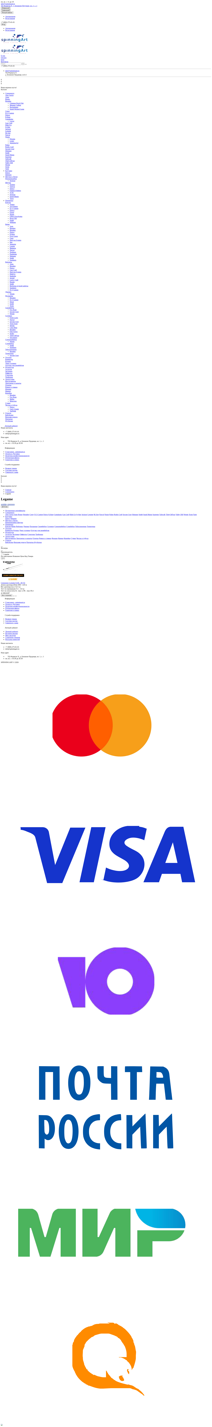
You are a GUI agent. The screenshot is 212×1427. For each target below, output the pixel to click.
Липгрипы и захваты (13, 383)
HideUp (12, 274)
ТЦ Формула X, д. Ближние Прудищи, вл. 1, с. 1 (19, 6)
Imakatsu (13, 276)
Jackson (8, 129)
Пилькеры (9, 296)
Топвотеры (9, 353)
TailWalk (13, 411)
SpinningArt (14, 143)
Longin (12, 246)
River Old (13, 218)
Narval (7, 135)
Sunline (12, 185)
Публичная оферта (12, 458)
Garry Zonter (14, 409)
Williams (13, 222)
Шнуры (8, 183)
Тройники (9, 377)
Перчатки (9, 419)
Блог (2, 60)
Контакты (4, 62)
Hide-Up (8, 125)
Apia (11, 226)
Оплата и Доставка (12, 454)
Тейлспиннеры (11, 349)
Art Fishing (14, 206)
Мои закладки (10, 635)
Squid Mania (9, 155)
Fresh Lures (14, 318)
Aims (7, 97)
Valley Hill (9, 163)
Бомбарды (9, 359)
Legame (8, 131)
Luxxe (12, 121)
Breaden (8, 101)
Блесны (8, 202)
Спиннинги (9, 93)
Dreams (12, 139)
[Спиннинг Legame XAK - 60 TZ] (13, 581)
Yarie (7, 169)
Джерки (8, 292)
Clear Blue (13, 328)
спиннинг (11, 504)
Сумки (7, 403)
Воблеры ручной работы (19, 286)
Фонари (8, 389)
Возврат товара (11, 468)
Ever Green (14, 236)
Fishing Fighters (15, 191)
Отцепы (8, 385)
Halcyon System (15, 240)
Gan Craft (8, 123)
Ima (11, 242)
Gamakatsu (9, 119)
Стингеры (9, 375)
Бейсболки (9, 415)
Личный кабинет (11, 426)
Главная (8, 490)
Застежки (8, 371)
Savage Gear (9, 149)
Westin (7, 165)
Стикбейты (9, 343)
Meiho (12, 399)
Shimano (8, 151)
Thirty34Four (10, 161)
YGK (12, 193)
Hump (12, 214)
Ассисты (8, 369)
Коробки (8, 393)
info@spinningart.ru (8, 4)
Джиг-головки (10, 363)
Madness (13, 248)
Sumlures (13, 260)
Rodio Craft (9, 147)
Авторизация (10, 16)
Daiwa (7, 115)
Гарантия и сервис (12, 460)
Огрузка (8, 357)
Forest (12, 212)
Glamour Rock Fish (17, 103)
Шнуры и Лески (11, 177)
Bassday (13, 228)
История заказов (11, 633)
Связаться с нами (11, 472)
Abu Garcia (9, 95)
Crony (7, 111)
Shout (12, 302)
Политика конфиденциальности (17, 456)
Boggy (7, 99)
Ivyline (7, 127)
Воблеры (8, 262)
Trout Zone (14, 324)
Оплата (3, 58)
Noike (12, 334)
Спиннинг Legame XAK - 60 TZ (13, 583)
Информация (9, 448)
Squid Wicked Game (17, 109)
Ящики (8, 391)
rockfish (4, 504)
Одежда (8, 413)
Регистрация (10, 18)
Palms (7, 145)
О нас (3, 56)
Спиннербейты (11, 340)
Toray (12, 198)
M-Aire (7, 133)
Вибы (7, 224)
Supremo (8, 157)
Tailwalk (8, 159)
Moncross (13, 401)
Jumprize (13, 244)
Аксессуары (9, 379)
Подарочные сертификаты (15, 511)
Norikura (13, 252)
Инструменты (10, 381)
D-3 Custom (9, 113)
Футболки (9, 421)
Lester (12, 141)
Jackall (12, 278)
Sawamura (13, 338)
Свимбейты (9, 308)
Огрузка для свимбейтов (14, 365)
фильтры (5, 507)
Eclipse (7, 117)
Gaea (11, 238)
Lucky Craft (14, 280)
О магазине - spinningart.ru (15, 452)
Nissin (7, 137)
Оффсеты (8, 373)
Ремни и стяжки (11, 387)
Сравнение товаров (12, 637)
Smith (7, 153)
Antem (12, 204)
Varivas (12, 187)
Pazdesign (13, 254)
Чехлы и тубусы (11, 405)
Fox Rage (13, 310)
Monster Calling (15, 105)
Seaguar (12, 181)
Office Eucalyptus (16, 216)
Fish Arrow (14, 332)
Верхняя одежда (11, 417)
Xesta (7, 167)
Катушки (8, 171)
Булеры (8, 361)
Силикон (8, 316)
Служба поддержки (12, 465)
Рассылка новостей (12, 639)
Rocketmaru (14, 107)
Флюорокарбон (11, 179)
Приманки (9, 200)
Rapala (12, 282)
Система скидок (11, 470)
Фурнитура (9, 367)
